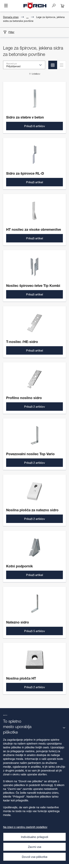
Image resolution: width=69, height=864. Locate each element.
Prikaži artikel (34, 182)
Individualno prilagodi (34, 837)
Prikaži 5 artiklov (34, 631)
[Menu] (6, 6)
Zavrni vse (34, 846)
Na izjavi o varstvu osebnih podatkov (25, 827)
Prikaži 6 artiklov (34, 126)
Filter (11, 32)
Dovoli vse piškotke (34, 856)
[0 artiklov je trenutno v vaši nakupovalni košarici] (62, 6)
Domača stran (11, 17)
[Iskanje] (55, 5)
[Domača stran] (34, 6)
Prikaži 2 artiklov (34, 406)
